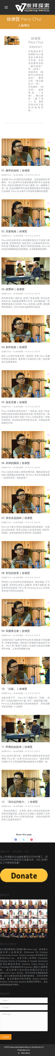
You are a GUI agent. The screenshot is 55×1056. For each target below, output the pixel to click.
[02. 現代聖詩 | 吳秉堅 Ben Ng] (24, 914)
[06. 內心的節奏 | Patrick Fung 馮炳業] (5, 914)
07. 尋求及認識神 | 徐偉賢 (16, 518)
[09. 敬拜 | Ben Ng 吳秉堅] (43, 923)
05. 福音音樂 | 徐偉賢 (14, 402)
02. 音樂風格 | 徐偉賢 (14, 231)
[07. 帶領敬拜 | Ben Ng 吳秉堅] (24, 923)
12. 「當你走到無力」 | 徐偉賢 (19, 801)
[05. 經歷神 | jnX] (43, 933)
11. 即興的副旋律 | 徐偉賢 (16, 747)
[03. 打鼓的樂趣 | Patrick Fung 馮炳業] (24, 904)
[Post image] (25, 152)
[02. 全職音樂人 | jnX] (14, 933)
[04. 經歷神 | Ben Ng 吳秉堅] (43, 914)
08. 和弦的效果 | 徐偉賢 (15, 573)
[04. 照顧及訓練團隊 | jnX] (33, 933)
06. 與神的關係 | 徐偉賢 (15, 463)
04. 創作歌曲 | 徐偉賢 (14, 347)
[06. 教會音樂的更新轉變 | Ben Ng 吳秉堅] (14, 923)
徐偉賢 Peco (6, 175)
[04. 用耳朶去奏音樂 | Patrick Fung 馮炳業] (33, 904)
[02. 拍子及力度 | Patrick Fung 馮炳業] (14, 904)
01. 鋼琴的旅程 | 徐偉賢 (15, 170)
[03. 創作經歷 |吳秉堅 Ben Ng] (33, 914)
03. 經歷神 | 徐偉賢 (12, 289)
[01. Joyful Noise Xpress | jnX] (5, 933)
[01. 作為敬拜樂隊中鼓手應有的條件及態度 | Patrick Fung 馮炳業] (5, 904)
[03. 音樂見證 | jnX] (24, 933)
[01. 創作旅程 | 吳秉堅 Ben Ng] (14, 914)
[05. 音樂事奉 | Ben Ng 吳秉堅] (5, 923)
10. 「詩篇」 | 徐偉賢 (14, 689)
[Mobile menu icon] (6, 7)
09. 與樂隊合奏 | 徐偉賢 (15, 631)
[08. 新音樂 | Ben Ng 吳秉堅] (33, 923)
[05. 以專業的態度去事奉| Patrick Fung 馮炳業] (43, 904)
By (18, 175)
